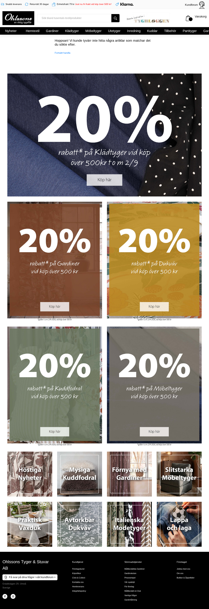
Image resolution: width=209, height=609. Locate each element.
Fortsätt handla (62, 52)
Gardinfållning (130, 600)
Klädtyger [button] (72, 31)
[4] (13, 596)
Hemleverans (78, 586)
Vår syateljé (129, 582)
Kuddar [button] (152, 31)
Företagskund (78, 569)
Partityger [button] (190, 31)
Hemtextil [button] (32, 31)
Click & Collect (78, 578)
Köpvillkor (76, 573)
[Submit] (115, 18)
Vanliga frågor (130, 595)
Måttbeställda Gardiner (134, 569)
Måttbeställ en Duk (132, 591)
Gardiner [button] (52, 31)
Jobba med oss (183, 569)
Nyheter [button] (11, 31)
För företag (129, 586)
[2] (5, 596)
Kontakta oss (78, 582)
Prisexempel (130, 578)
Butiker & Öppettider (185, 578)
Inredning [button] (134, 31)
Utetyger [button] (114, 31)
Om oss (180, 573)
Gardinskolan (130, 573)
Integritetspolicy (79, 591)
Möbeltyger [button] (93, 31)
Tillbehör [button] (170, 31)
